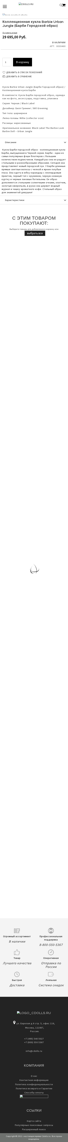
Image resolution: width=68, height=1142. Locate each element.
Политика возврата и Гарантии (34, 1088)
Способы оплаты (34, 1092)
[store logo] (31, 5)
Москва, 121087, (34, 1027)
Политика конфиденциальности (34, 1084)
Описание (11, 142)
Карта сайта (34, 1120)
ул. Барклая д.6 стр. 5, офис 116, (36, 1023)
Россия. (34, 1031)
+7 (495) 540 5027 (34, 1038)
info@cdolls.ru (34, 1051)
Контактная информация (34, 1080)
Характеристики (14, 200)
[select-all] (34, 233)
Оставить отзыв (9, 33)
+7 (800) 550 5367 (34, 1042)
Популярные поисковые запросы (34, 1125)
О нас (34, 1075)
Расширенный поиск (34, 1129)
